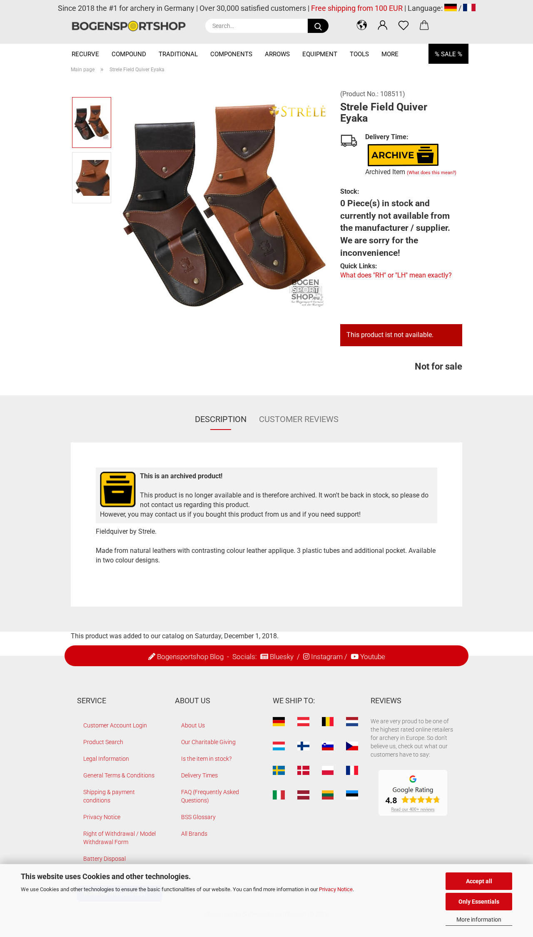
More (390, 54)
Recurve (85, 54)
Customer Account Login (115, 725)
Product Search (103, 742)
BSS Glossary (198, 817)
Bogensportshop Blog (190, 656)
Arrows (277, 54)
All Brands (194, 833)
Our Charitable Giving (208, 742)
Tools (359, 54)
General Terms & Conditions (118, 775)
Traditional (178, 54)
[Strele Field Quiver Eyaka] (223, 205)
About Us (193, 725)
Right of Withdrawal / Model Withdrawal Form (119, 837)
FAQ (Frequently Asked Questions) (210, 796)
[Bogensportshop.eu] (132, 26)
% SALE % (448, 54)
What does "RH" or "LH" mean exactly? (396, 275)
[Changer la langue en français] (469, 8)
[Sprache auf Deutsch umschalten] (450, 8)
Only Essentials (478, 901)
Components (231, 54)
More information (478, 919)
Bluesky (282, 656)
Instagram (327, 656)
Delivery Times (199, 775)
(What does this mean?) (431, 172)
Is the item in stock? (206, 758)
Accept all (479, 881)
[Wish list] (403, 25)
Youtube (372, 656)
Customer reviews (299, 419)
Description (221, 419)
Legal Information (106, 758)
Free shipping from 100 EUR (357, 8)
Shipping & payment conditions (109, 796)
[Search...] (318, 26)
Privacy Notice (336, 889)
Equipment (319, 54)
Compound (129, 54)
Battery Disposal (104, 858)
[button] (361, 25)
